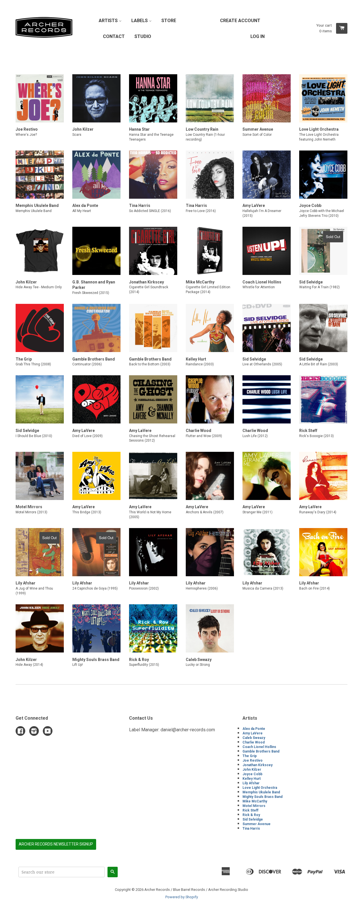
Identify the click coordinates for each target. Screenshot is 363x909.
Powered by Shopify (181, 897)
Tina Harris (251, 828)
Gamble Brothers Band (260, 751)
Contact (114, 36)
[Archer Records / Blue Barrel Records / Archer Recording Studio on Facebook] (20, 731)
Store (168, 20)
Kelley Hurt (251, 779)
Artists (109, 20)
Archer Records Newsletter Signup (56, 844)
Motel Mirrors (253, 806)
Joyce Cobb (252, 774)
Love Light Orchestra (259, 788)
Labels (140, 20)
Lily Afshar (250, 783)
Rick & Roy (251, 815)
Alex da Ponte (253, 729)
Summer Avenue (256, 824)
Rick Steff (250, 810)
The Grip (249, 756)
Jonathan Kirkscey (257, 765)
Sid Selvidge (252, 819)
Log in (257, 36)
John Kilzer (251, 770)
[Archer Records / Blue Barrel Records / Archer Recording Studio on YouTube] (47, 731)
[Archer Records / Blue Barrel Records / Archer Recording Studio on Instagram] (34, 731)
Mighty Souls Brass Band (262, 797)
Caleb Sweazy (253, 738)
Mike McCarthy (254, 801)
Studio (142, 36)
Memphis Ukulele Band (261, 792)
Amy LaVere (252, 733)
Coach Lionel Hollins (259, 747)
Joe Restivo (252, 760)
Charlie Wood (253, 742)
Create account (240, 20)
